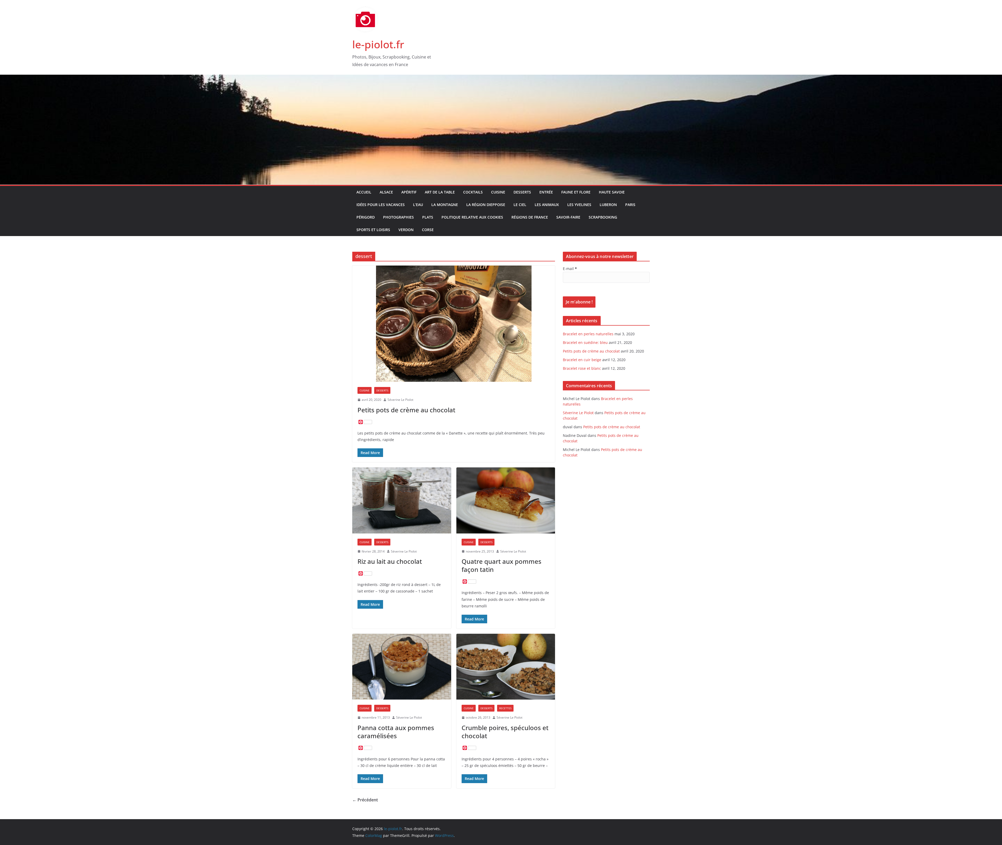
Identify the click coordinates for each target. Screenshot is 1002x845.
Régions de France (529, 217)
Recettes (505, 708)
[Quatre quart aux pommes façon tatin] (505, 500)
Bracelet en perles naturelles (588, 333)
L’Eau (418, 204)
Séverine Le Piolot (400, 399)
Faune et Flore (576, 192)
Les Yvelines (579, 204)
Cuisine (498, 192)
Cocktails (473, 192)
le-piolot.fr (378, 44)
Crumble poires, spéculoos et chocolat (505, 731)
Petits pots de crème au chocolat (406, 410)
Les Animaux (547, 204)
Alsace (386, 192)
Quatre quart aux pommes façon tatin (501, 565)
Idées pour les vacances (380, 204)
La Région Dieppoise (485, 204)
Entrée (546, 192)
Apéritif (408, 192)
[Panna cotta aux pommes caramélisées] (401, 667)
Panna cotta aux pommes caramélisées (395, 731)
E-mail (570, 268)
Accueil (363, 192)
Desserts (522, 192)
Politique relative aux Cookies (472, 217)
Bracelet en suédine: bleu (585, 342)
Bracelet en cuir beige (582, 359)
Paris (630, 204)
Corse (428, 229)
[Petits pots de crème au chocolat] (453, 324)
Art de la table (440, 192)
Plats (427, 217)
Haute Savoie (612, 192)
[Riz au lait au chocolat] (401, 500)
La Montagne (444, 204)
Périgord (365, 217)
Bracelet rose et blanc (582, 368)
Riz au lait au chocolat (389, 561)
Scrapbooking (603, 217)
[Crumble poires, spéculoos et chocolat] (505, 667)
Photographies (398, 217)
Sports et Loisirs (373, 229)
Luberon (608, 204)
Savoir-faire (568, 217)
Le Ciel (520, 204)
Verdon (406, 229)
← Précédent (365, 800)
